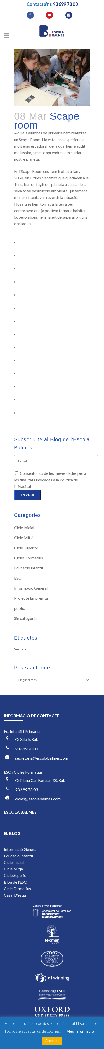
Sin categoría (25, 618)
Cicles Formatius (28, 557)
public (19, 608)
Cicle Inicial (24, 527)
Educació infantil (28, 567)
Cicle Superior (26, 547)
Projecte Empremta (31, 598)
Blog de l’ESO (15, 881)
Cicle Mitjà (23, 537)
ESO (18, 578)
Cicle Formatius (17, 888)
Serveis (20, 649)
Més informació (80, 1031)
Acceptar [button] (52, 1041)
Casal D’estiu (15, 895)
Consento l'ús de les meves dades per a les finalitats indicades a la (50, 480)
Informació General (31, 588)
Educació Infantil (18, 855)
